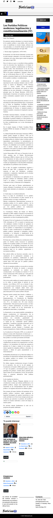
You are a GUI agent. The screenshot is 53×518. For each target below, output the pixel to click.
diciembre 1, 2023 (10, 481)
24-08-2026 (20, 1)
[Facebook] (5, 412)
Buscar (43, 20)
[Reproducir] (38, 129)
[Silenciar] (47, 129)
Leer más (6, 458)
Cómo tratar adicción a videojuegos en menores (26, 438)
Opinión (9, 21)
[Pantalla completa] (48, 129)
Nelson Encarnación (8, 483)
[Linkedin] (10, 412)
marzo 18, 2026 (9, 35)
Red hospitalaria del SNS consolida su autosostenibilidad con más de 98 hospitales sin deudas (43, 99)
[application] (43, 127)
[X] (7, 412)
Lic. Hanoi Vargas (23, 446)
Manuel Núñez (7, 449)
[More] (18, 412)
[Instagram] (15, 412)
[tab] (2, 14)
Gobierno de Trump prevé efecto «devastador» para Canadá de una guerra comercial (42, 115)
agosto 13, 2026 (9, 447)
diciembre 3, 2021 (25, 443)
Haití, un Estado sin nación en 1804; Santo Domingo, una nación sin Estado (10, 441)
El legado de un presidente (8, 477)
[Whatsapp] (13, 412)
